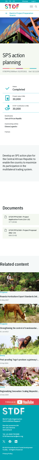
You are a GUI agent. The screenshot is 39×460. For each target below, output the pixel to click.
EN (6, 1)
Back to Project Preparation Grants (21, 14)
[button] (21, 219)
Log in (33, 1)
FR (10, 1)
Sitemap (25, 1)
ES (14, 1)
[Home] (12, 7)
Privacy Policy (7, 453)
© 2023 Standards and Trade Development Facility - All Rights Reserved (18, 449)
